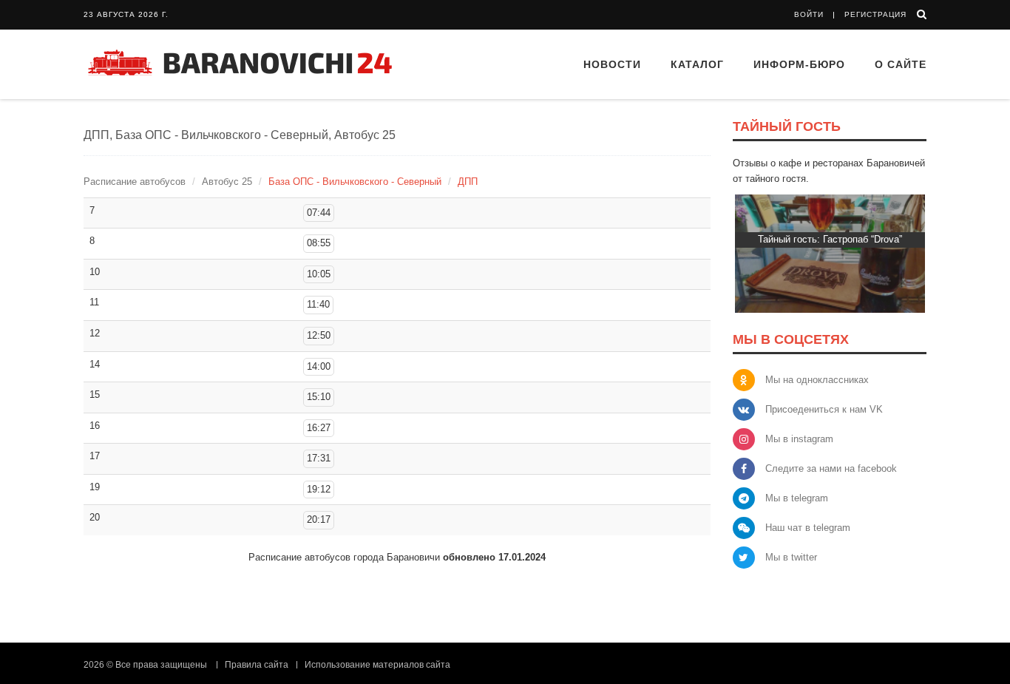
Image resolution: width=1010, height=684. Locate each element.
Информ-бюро (799, 64)
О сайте (900, 64)
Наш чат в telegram (807, 527)
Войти (809, 14)
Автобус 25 (227, 181)
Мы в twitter (791, 557)
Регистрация (875, 14)
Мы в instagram (799, 438)
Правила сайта (256, 665)
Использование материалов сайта (377, 665)
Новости (612, 64)
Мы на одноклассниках (817, 379)
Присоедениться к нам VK (824, 409)
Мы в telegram (796, 498)
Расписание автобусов (135, 181)
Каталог (697, 64)
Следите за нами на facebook (831, 468)
